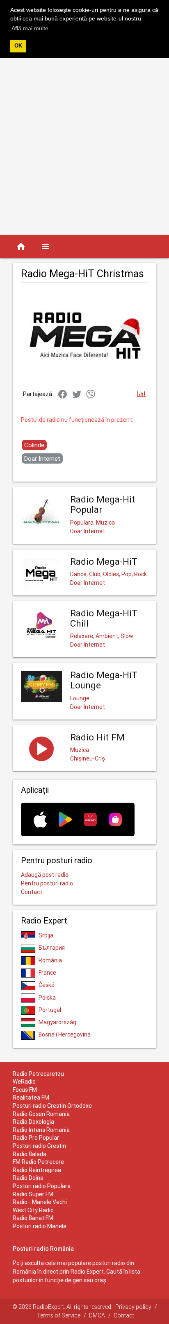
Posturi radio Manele (39, 1226)
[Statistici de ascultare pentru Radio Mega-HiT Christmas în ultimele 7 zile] (141, 394)
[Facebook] (62, 395)
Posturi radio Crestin (39, 1146)
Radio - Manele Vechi (40, 1202)
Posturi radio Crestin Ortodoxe (52, 1105)
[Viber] (90, 395)
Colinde (34, 445)
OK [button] (18, 46)
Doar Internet (42, 458)
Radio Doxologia (33, 1121)
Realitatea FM (31, 1097)
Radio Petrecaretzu (38, 1073)
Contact (31, 892)
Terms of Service (58, 1315)
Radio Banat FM (33, 1218)
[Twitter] (76, 395)
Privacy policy (133, 1306)
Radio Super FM (33, 1194)
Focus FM (25, 1089)
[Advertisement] (84, 146)
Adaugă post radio (45, 874)
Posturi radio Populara (42, 1186)
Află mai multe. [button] (30, 28)
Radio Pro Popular (36, 1137)
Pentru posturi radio (47, 883)
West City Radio (33, 1210)
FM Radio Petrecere (38, 1162)
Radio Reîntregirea (37, 1170)
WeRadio (24, 1081)
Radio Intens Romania (41, 1130)
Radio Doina (28, 1177)
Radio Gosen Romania (41, 1114)
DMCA (97, 1315)
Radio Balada (29, 1154)
